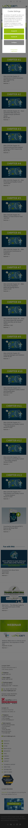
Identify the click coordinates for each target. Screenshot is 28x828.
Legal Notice (14, 51)
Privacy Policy (14, 49)
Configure (14, 42)
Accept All (14, 31)
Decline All (14, 36)
